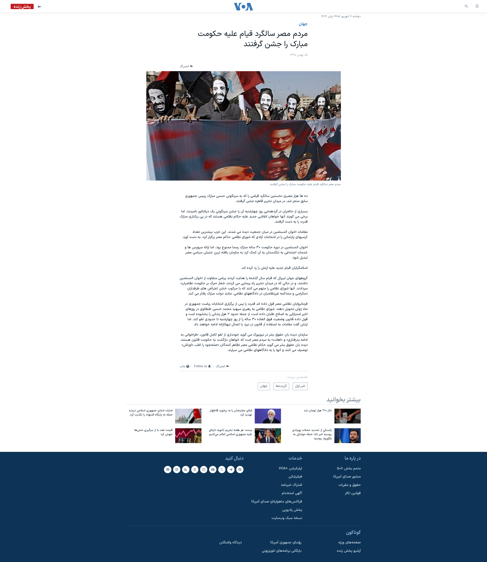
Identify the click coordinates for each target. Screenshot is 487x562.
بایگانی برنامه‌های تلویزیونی (281, 550)
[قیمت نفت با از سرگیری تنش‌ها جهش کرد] (188, 435)
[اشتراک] (167, 469)
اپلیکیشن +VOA (290, 468)
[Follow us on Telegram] (230, 469)
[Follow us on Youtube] (212, 469)
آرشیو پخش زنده (349, 550)
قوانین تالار (353, 493)
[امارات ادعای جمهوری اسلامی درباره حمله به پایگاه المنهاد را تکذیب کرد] (188, 416)
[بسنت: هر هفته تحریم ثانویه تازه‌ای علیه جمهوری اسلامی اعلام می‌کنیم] (268, 435)
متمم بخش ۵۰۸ (349, 468)
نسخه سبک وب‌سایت (286, 518)
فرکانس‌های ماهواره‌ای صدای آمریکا (276, 501)
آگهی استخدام (292, 493)
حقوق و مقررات (350, 485)
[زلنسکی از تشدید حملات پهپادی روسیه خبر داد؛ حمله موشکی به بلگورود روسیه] (347, 435)
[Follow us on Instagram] (203, 469)
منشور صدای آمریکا (347, 476)
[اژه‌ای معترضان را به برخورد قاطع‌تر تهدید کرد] (268, 416)
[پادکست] (176, 469)
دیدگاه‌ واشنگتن (230, 542)
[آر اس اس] (185, 469)
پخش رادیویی (292, 510)
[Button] (186, 66)
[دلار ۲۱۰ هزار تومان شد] (347, 416)
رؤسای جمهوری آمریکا (285, 542)
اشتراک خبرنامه (291, 485)
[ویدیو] (39, 7)
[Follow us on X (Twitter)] (221, 469)
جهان (303, 24)
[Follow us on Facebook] (240, 469)
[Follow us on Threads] (194, 469)
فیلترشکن (295, 476)
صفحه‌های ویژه (349, 542)
